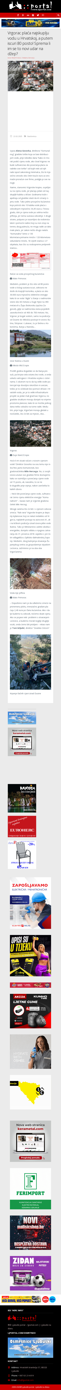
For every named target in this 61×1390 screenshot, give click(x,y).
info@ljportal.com (25, 1380)
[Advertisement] (30, 111)
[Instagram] (32, 15)
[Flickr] (28, 15)
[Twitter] (37, 15)
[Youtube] (42, 15)
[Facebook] (18, 15)
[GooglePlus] (23, 15)
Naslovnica (31, 136)
